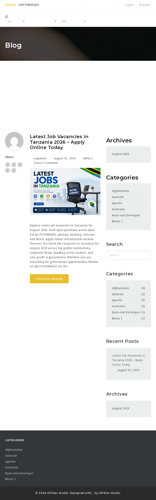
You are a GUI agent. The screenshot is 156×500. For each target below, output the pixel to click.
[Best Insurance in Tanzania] (47, 18)
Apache (117, 203)
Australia (118, 209)
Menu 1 (88, 158)
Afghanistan (120, 190)
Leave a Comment (45, 162)
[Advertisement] (78, 89)
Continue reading (49, 278)
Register (144, 4)
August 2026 (120, 153)
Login (129, 4)
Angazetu (40, 158)
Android (118, 197)
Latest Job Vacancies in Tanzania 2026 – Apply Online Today (59, 142)
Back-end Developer (126, 215)
